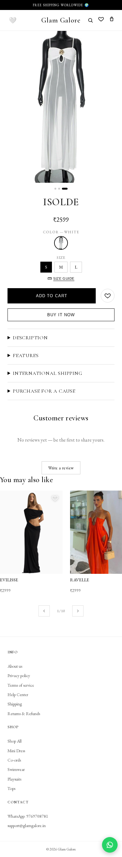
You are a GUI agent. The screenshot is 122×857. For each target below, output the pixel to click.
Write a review (61, 468)
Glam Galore (61, 20)
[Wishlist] (101, 20)
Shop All (15, 741)
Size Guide (63, 278)
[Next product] (78, 611)
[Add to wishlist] (107, 296)
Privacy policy (19, 675)
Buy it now (61, 314)
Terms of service (21, 685)
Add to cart (51, 295)
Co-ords (14, 760)
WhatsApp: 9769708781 (28, 816)
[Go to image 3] (65, 189)
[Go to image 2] (59, 189)
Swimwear (16, 769)
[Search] (90, 20)
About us (15, 666)
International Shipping (47, 373)
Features (25, 355)
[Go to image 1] (55, 189)
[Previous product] (44, 611)
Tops (11, 788)
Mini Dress (16, 750)
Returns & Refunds (24, 713)
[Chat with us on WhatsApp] (110, 845)
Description (30, 338)
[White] (61, 243)
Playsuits (14, 779)
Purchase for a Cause (44, 391)
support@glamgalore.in (27, 825)
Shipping (15, 704)
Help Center (18, 694)
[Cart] (111, 20)
